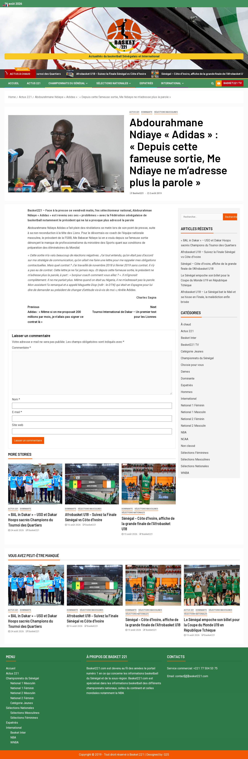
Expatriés (146, 83)
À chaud (186, 324)
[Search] (212, 83)
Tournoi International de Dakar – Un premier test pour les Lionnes (124, 312)
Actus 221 (33, 83)
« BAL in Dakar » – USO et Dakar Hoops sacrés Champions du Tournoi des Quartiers (32, 519)
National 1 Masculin (193, 412)
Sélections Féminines (194, 452)
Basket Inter (188, 338)
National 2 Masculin (193, 425)
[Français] (7, 5)
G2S (166, 754)
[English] (4, 5)
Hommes (186, 392)
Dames (185, 371)
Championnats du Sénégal (66, 83)
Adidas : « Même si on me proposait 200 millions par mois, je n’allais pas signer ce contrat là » (55, 314)
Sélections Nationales (112, 83)
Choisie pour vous (192, 365)
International (171, 83)
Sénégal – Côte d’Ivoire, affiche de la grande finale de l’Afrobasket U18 (175, 73)
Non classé (188, 446)
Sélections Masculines (166, 112)
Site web (17, 425)
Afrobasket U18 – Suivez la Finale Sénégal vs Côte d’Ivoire (82, 73)
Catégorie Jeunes (192, 351)
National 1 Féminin (192, 405)
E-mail (17, 412)
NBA (183, 432)
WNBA (185, 473)
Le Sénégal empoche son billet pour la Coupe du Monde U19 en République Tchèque (205, 280)
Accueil (13, 83)
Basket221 (138, 193)
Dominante (146, 112)
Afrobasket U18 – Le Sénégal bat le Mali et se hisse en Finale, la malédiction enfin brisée (208, 296)
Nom (16, 399)
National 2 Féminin (192, 419)
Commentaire (21, 347)
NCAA (184, 439)
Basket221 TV (190, 344)
